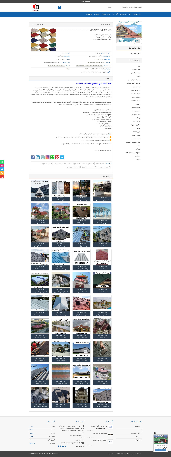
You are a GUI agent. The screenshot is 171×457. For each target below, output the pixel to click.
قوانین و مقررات (105, 14)
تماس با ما (89, 14)
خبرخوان (111, 453)
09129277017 (61, 59)
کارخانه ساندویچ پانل (72, 167)
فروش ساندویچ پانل (104, 167)
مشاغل (138, 430)
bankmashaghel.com (41, 453)
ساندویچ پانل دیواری (73, 163)
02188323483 (99, 59)
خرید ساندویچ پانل (45, 163)
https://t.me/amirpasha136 (56, 65)
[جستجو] (59, 7)
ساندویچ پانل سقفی (87, 163)
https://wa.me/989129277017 (94, 69)
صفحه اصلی (137, 14)
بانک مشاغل (99, 163)
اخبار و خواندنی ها (125, 14)
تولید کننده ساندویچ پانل (88, 167)
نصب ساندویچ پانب (59, 163)
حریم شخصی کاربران (136, 453)
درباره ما (96, 14)
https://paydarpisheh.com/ (95, 62)
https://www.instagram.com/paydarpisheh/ (89, 65)
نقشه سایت (117, 453)
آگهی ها (115, 14)
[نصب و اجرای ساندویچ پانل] (43, 39)
